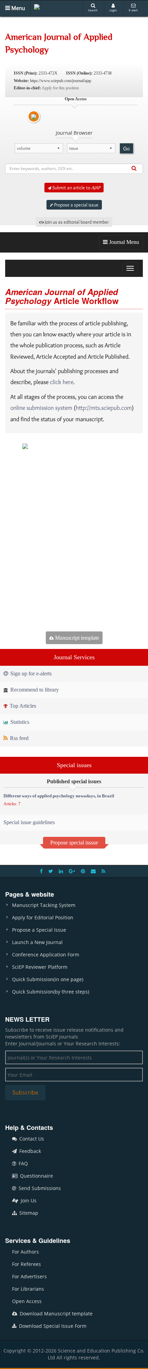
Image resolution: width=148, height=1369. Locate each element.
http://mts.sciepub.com (104, 408)
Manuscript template (76, 638)
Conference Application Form (45, 954)
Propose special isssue (74, 842)
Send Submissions (39, 1188)
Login (113, 10)
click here (61, 382)
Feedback (29, 1151)
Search (92, 10)
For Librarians (28, 1289)
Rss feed (19, 738)
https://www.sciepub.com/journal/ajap (60, 80)
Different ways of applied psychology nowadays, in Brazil (58, 795)
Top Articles (22, 706)
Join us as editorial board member (76, 222)
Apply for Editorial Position (42, 917)
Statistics (19, 722)
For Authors (25, 1251)
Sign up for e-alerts (30, 673)
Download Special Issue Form (52, 1326)
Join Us (27, 1200)
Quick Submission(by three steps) (50, 991)
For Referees (26, 1264)
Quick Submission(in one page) (47, 979)
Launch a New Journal (37, 942)
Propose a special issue (75, 205)
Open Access (27, 1301)
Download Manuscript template (55, 1313)
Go (126, 148)
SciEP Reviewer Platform (39, 967)
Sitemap (28, 1213)
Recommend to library (34, 690)
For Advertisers (29, 1276)
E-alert (133, 10)
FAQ (22, 1163)
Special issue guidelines (29, 822)
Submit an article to (75, 187)
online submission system (41, 408)
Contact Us (31, 1138)
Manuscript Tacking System (43, 905)
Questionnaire (36, 1175)
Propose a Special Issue (39, 930)
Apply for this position (60, 88)
